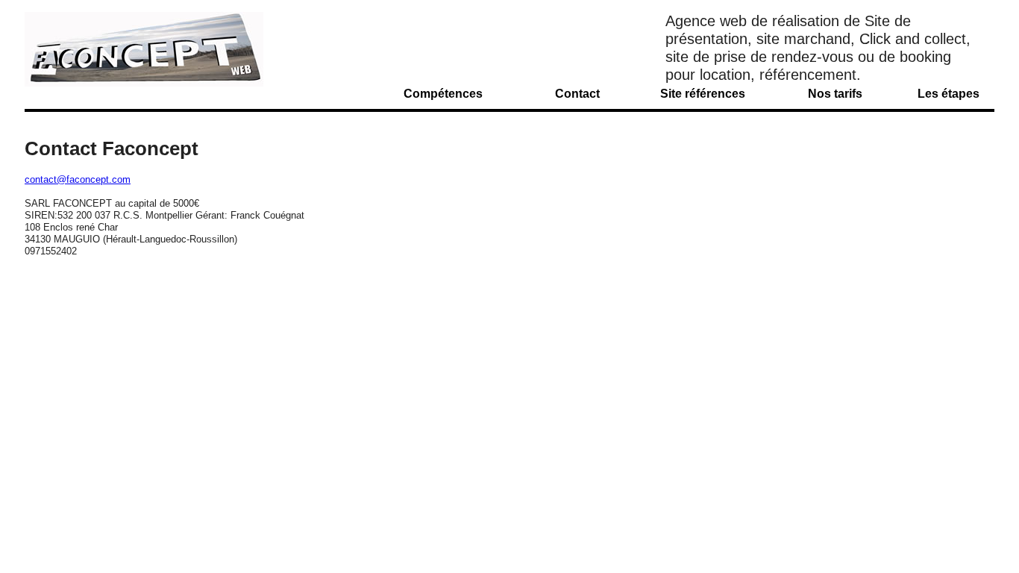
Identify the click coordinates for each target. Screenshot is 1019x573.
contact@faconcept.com (78, 179)
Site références (702, 93)
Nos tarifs (835, 93)
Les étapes (948, 93)
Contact (577, 93)
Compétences (443, 93)
